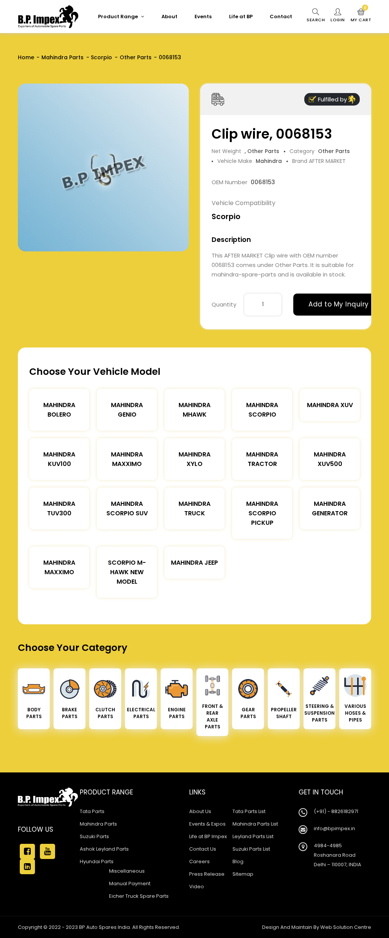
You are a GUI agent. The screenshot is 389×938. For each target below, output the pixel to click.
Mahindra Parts (62, 57)
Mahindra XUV (330, 405)
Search (316, 20)
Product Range (118, 16)
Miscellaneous (127, 871)
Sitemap (242, 874)
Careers (199, 861)
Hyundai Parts (97, 861)
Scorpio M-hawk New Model (127, 572)
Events (203, 16)
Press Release (207, 874)
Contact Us (202, 849)
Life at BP (241, 16)
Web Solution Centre (345, 927)
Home (26, 57)
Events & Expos (207, 823)
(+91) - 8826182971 (336, 811)
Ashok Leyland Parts (104, 849)
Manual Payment (129, 883)
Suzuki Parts (94, 836)
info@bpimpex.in (334, 828)
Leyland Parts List (253, 836)
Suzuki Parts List (251, 849)
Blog (238, 861)
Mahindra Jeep (194, 562)
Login (337, 20)
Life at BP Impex (208, 836)
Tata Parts (92, 811)
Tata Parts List (249, 811)
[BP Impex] (48, 16)
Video (196, 886)
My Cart (361, 15)
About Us (200, 811)
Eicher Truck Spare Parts (139, 896)
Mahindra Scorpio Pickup (262, 513)
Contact (281, 16)
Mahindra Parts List (255, 823)
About (169, 16)
